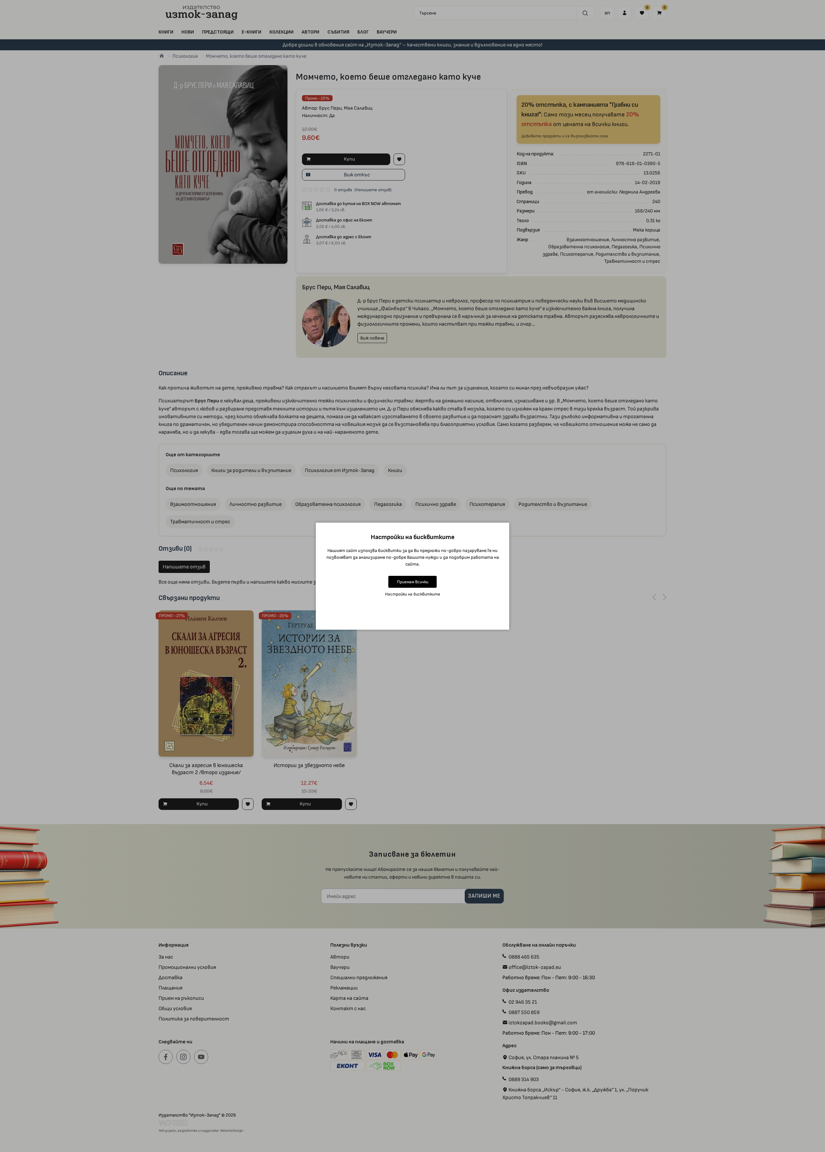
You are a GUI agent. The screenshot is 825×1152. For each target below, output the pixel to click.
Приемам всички (412, 581)
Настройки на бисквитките (412, 594)
